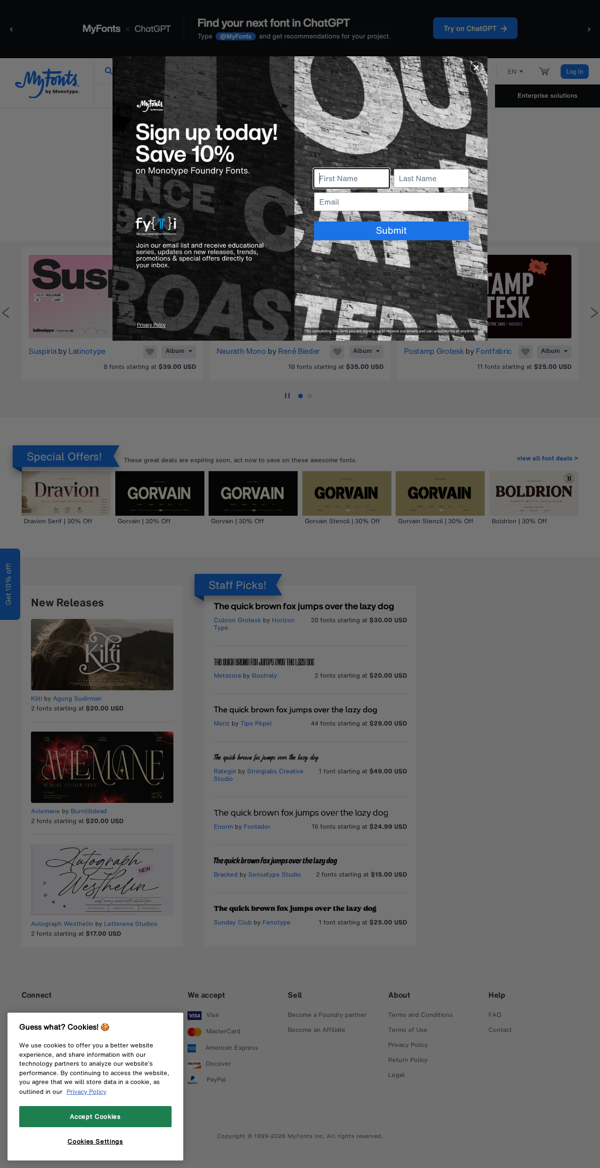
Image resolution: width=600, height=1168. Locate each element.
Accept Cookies (95, 1116)
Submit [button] (391, 230)
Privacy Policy (86, 1091)
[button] (476, 67)
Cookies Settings (95, 1141)
